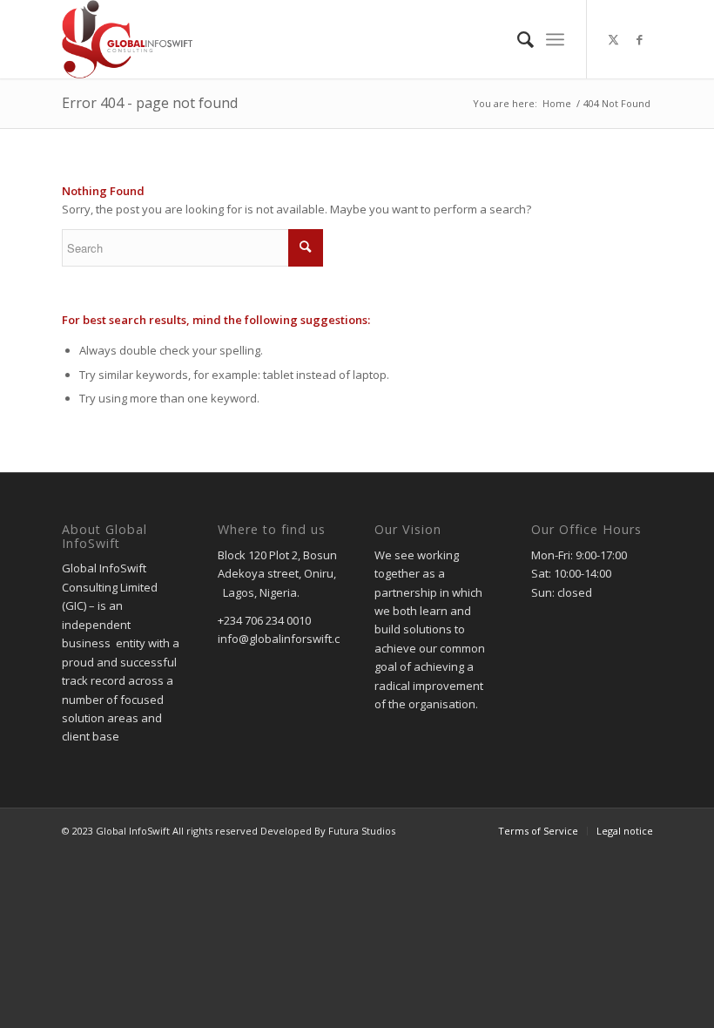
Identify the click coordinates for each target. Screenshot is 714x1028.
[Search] (517, 39)
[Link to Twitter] (614, 39)
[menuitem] (517, 39)
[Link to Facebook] (640, 39)
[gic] (127, 39)
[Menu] (555, 39)
